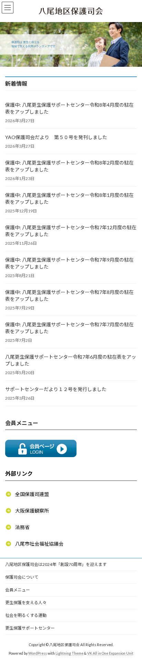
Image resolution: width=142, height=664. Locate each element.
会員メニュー (17, 589)
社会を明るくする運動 (26, 615)
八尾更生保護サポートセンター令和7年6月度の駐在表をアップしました (70, 360)
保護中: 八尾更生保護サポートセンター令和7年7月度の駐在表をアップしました (69, 328)
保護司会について (21, 577)
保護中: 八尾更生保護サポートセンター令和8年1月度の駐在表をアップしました (69, 198)
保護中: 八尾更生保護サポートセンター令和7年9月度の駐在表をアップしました (69, 263)
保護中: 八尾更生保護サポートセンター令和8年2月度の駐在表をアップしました (69, 166)
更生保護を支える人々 (26, 602)
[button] (27, 494)
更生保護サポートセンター (30, 628)
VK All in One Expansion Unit (110, 653)
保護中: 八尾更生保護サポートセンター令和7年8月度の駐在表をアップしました (69, 295)
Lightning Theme (69, 653)
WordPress (37, 653)
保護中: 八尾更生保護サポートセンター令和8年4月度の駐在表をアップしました (69, 108)
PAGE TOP (131, 637)
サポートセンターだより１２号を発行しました (55, 389)
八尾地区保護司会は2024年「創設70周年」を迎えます (55, 564)
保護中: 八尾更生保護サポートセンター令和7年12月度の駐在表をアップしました (70, 230)
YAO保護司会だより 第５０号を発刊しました (56, 137)
